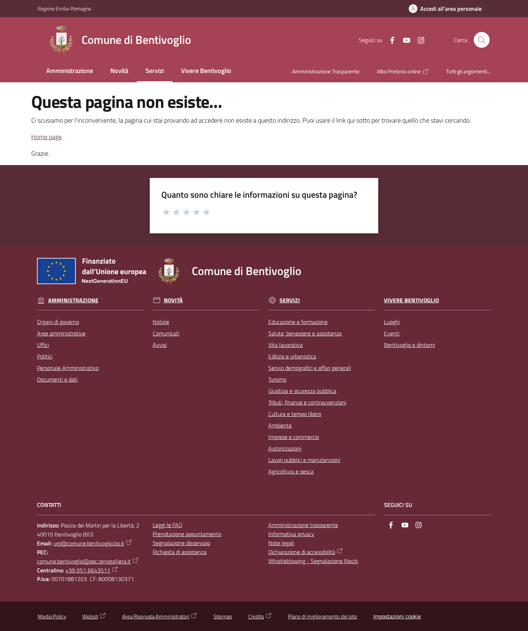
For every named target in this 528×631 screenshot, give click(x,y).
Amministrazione (73, 300)
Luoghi (392, 321)
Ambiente (280, 425)
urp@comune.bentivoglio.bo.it (89, 543)
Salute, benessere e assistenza (305, 333)
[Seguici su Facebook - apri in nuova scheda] (389, 39)
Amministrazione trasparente (303, 525)
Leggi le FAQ (167, 525)
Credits (256, 616)
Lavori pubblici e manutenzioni (304, 460)
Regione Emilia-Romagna (64, 8)
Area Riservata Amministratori (155, 616)
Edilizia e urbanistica (292, 356)
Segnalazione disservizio (181, 543)
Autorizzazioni (284, 448)
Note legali (281, 543)
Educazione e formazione (298, 321)
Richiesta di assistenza (180, 552)
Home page (46, 137)
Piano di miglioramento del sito (322, 616)
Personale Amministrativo (68, 367)
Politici (44, 356)
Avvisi (160, 344)
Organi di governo (58, 321)
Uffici (43, 344)
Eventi (391, 333)
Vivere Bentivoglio (411, 300)
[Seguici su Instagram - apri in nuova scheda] (418, 39)
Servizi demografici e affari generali (309, 367)
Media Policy (52, 616)
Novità (173, 300)
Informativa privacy (291, 534)
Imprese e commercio (293, 437)
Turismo (277, 379)
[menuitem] (70, 71)
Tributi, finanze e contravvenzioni (307, 402)
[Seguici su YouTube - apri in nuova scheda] (404, 39)
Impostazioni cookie (397, 616)
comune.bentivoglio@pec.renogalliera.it (84, 561)
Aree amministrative (61, 333)
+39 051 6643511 (87, 570)
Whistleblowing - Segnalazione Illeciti (313, 561)
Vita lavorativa (285, 344)
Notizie (161, 321)
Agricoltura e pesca (291, 471)
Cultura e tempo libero (294, 414)
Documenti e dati (57, 379)
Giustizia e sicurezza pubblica (302, 391)
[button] (481, 40)
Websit (90, 616)
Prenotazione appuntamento (187, 534)
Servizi (289, 300)
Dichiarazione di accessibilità (301, 552)
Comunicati (166, 333)
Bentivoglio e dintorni (409, 344)
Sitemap (222, 616)
